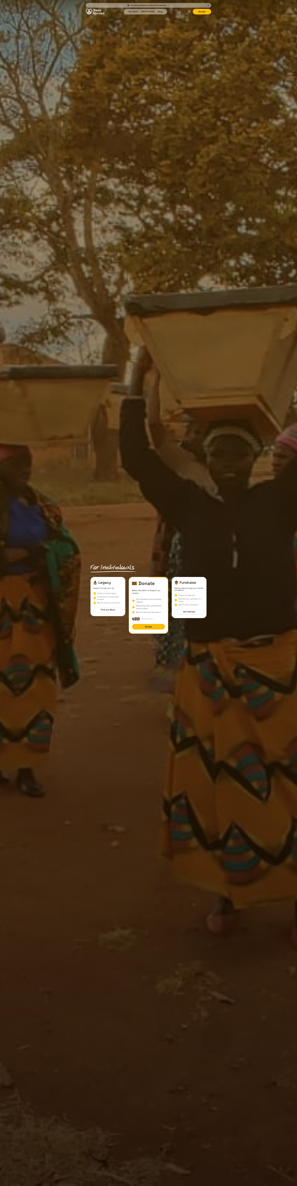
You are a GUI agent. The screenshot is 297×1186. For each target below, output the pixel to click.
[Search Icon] (189, 11)
